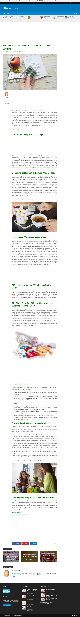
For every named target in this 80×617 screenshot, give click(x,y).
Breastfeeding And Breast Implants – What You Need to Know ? (51, 595)
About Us (8, 2)
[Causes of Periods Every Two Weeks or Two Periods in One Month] (24, 590)
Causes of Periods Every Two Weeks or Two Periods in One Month (33, 590)
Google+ (14, 576)
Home (4, 2)
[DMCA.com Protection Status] (6, 591)
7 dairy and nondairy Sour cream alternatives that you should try (60, 18)
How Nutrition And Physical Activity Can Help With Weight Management (46, 603)
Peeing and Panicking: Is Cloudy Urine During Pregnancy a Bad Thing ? (51, 590)
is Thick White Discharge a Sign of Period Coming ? (32, 602)
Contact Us (19, 2)
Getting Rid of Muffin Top (30, 199)
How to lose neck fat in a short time (21, 514)
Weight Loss (10, 43)
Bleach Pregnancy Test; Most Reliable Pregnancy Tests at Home (32, 608)
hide (18, 129)
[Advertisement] (40, 33)
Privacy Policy (13, 2)
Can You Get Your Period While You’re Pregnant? (51, 599)
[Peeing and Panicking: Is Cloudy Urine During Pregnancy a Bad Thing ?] (43, 590)
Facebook (46, 574)
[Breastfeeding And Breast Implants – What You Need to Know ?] (43, 595)
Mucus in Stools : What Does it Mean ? (30, 557)
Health (4, 43)
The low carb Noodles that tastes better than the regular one (72, 18)
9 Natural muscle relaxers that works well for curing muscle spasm (47, 18)
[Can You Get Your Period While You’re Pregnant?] (43, 599)
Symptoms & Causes (13, 554)
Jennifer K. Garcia (6, 97)
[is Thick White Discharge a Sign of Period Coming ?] (24, 602)
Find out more (7, 605)
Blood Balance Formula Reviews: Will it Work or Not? (11, 557)
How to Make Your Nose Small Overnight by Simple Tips (32, 597)
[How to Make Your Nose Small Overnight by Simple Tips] (24, 596)
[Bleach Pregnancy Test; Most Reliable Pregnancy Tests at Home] (24, 607)
